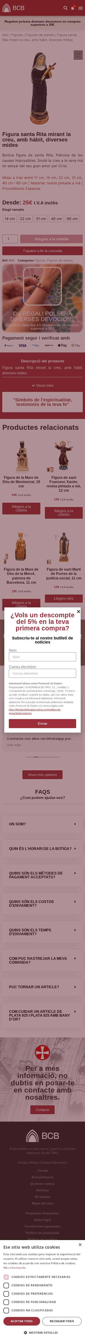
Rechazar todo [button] (62, 1321)
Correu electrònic (22, 667)
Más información (14, 1268)
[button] (42, 1332)
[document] (42, 670)
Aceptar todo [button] (22, 1321)
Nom (13, 650)
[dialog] (42, 1290)
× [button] (80, 1245)
